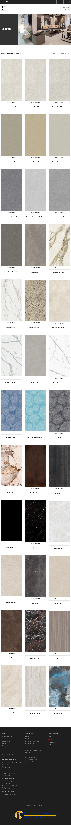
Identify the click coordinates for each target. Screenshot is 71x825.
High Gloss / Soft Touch (32, 741)
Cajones (27, 748)
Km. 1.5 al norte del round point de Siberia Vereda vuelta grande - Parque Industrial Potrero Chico (11, 784)
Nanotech (28, 739)
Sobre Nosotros (6, 739)
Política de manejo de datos (10, 748)
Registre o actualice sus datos (35, 805)
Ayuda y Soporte (7, 746)
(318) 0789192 (6, 756)
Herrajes (27, 752)
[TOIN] (3, 10)
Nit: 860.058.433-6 (7, 736)
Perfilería (27, 755)
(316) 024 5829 (6, 767)
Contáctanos (6, 741)
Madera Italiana (29, 743)
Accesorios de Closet (31, 759)
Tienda (4, 743)
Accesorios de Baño (31, 757)
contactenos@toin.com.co (9, 794)
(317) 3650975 (6, 775)
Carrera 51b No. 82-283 (8, 773)
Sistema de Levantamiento (33, 750)
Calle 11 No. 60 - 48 (7, 754)
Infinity (27, 736)
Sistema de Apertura (31, 762)
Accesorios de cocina (31, 746)
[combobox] (60, 53)
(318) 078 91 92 (6, 788)
